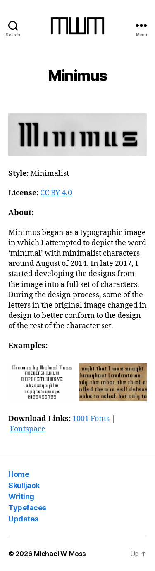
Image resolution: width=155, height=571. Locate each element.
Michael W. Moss (60, 554)
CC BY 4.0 (56, 193)
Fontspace (27, 429)
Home (18, 474)
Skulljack (24, 485)
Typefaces (27, 507)
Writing (21, 496)
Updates (23, 518)
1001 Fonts (91, 419)
